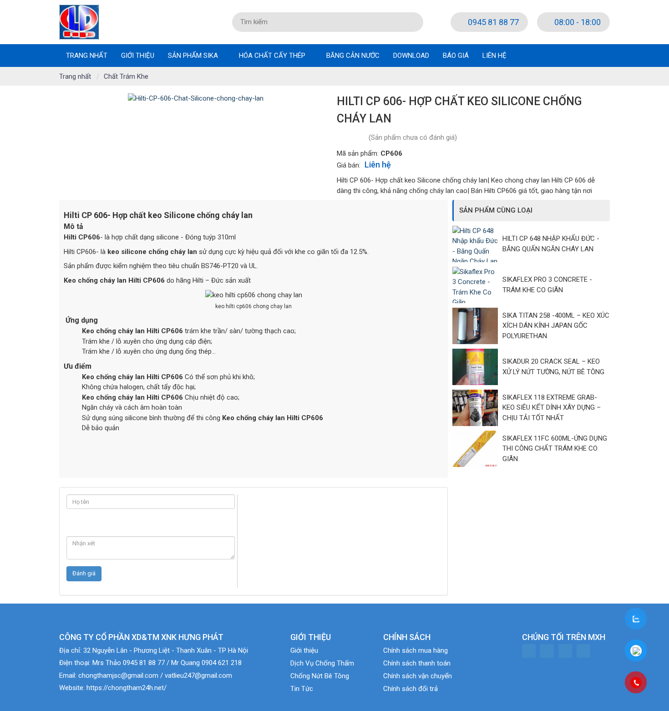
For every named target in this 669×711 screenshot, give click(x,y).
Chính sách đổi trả (410, 689)
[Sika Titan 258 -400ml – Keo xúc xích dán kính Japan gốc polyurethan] (477, 326)
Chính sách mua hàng (415, 650)
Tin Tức (301, 689)
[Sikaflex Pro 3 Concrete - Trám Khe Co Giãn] (477, 285)
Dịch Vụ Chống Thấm (322, 663)
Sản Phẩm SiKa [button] (194, 55)
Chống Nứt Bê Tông (319, 676)
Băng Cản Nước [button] (353, 55)
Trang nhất (86, 55)
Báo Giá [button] (456, 55)
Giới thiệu (304, 650)
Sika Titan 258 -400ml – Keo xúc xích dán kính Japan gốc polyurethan (555, 325)
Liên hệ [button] (494, 55)
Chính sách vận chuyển (417, 676)
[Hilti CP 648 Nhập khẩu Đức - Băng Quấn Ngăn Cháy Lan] (477, 244)
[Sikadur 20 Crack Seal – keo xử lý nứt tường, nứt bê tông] (477, 367)
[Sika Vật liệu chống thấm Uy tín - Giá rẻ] (79, 21)
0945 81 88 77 (492, 22)
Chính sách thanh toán (417, 663)
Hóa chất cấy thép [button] (273, 55)
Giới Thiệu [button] (137, 55)
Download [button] (411, 55)
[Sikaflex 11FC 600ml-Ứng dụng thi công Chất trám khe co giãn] (477, 449)
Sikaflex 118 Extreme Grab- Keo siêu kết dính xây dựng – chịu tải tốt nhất (551, 407)
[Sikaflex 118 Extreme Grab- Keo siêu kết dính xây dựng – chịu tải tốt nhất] (477, 408)
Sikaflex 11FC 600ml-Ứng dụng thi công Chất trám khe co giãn (554, 448)
